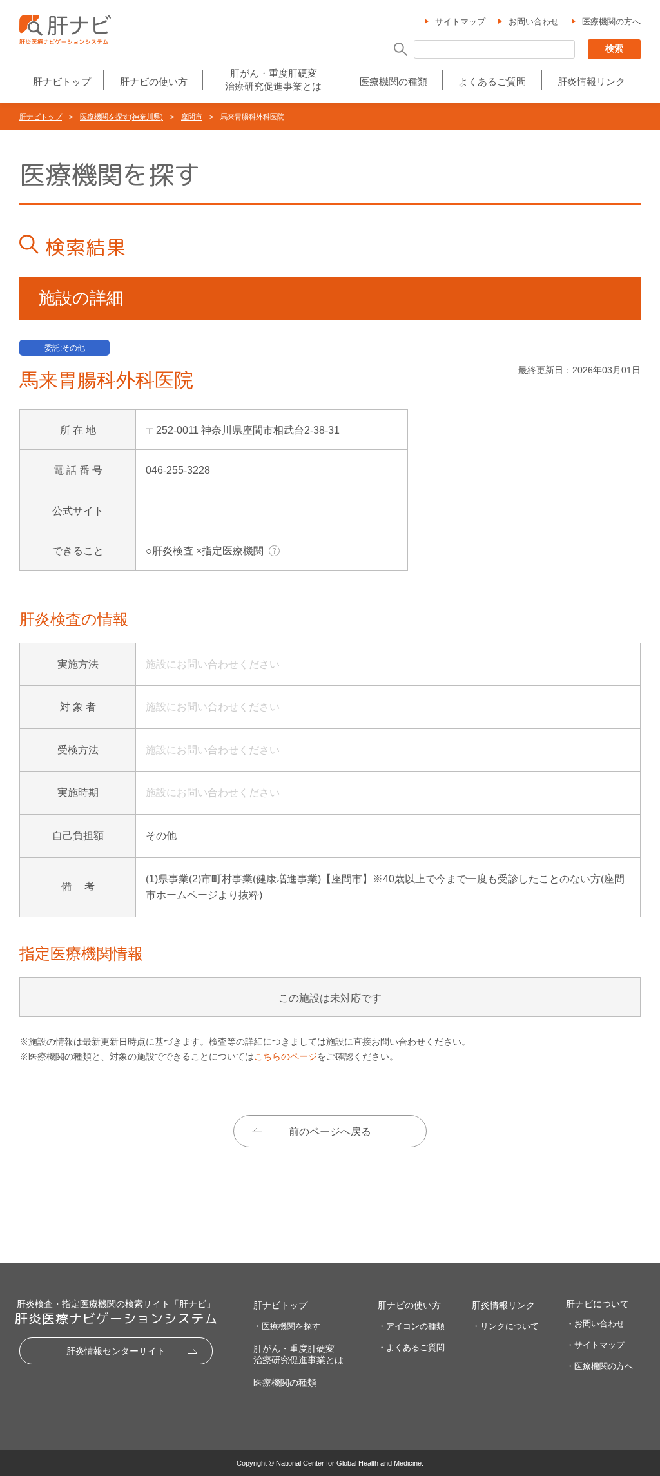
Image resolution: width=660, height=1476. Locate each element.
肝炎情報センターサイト (116, 1351)
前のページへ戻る (330, 1131)
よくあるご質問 (492, 81)
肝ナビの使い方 (154, 81)
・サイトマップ (595, 1345)
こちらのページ (285, 1056)
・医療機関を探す (286, 1326)
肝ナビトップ (62, 81)
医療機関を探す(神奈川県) (121, 117)
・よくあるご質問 (411, 1347)
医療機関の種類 (393, 81)
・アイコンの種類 (411, 1326)
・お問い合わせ (595, 1323)
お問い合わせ (534, 21)
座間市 (191, 117)
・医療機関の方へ (599, 1366)
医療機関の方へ (611, 21)
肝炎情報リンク (591, 81)
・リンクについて (505, 1326)
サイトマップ (460, 21)
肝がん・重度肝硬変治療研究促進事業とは (273, 80)
